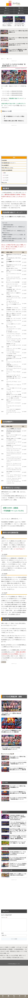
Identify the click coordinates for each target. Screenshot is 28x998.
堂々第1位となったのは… (8, 167)
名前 (2, 933)
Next (27, 21)
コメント (4, 917)
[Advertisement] (14, 140)
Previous (1, 21)
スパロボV (6, 175)
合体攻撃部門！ (6, 165)
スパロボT (6, 180)
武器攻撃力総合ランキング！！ (9, 162)
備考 (5, 172)
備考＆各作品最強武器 (7, 170)
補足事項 (5, 160)
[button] (25, 636)
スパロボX (6, 177)
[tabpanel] (7, 21)
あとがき (5, 182)
